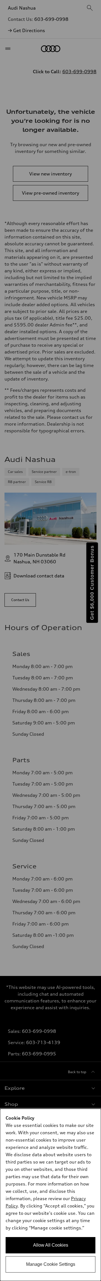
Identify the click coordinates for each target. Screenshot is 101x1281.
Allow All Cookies (50, 1245)
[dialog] (50, 1195)
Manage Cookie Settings (50, 1264)
